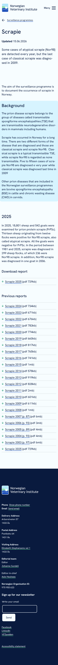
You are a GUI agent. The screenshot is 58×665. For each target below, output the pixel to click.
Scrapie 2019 (13, 338)
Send (9, 617)
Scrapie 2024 (13, 306)
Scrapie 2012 (13, 384)
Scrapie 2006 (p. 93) (17, 423)
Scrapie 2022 (13, 319)
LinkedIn (6, 630)
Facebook (7, 627)
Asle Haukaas (9, 576)
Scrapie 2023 (13, 312)
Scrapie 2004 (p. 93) (17, 436)
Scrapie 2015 (13, 364)
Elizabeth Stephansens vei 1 (16, 548)
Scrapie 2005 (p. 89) (17, 429)
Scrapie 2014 (13, 371)
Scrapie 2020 (13, 332)
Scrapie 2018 (13, 345)
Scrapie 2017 (13, 351)
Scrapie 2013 (13, 377)
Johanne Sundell (10, 565)
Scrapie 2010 (13, 397)
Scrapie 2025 (13, 281)
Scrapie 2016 (13, 358)
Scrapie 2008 (13, 410)
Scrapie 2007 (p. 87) (17, 416)
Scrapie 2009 (13, 403)
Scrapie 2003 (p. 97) (17, 442)
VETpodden (7, 634)
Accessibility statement (13, 646)
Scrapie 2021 (13, 325)
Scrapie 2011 (13, 390)
